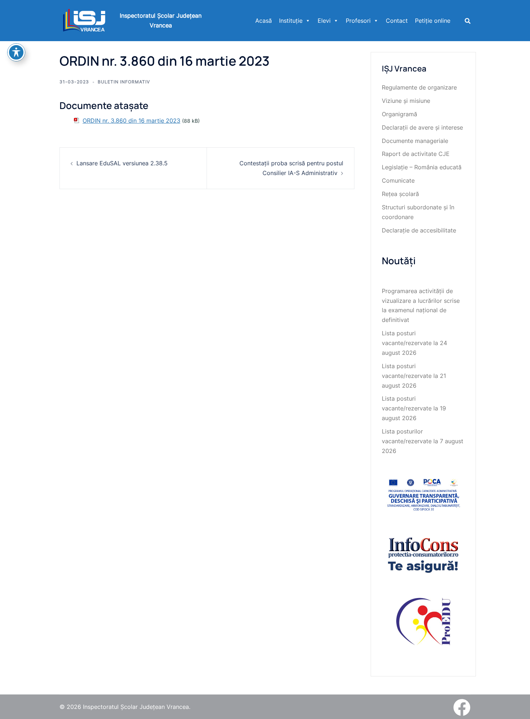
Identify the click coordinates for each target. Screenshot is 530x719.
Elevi (324, 20)
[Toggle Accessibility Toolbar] (16, 52)
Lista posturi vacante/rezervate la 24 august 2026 (414, 343)
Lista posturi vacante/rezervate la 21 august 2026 (414, 375)
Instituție (290, 20)
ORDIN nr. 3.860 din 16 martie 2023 (131, 120)
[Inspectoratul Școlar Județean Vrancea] (84, 19)
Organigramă (399, 114)
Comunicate (398, 180)
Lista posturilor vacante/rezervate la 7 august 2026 (422, 441)
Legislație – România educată (421, 167)
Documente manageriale (415, 140)
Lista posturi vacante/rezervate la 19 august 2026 (414, 408)
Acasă (263, 20)
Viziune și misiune (406, 100)
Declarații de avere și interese (422, 127)
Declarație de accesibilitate (419, 230)
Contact (397, 20)
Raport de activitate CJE (416, 153)
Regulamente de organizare (419, 87)
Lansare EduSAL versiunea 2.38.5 (122, 163)
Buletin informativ (124, 81)
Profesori (358, 20)
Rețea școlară (400, 193)
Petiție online (432, 20)
